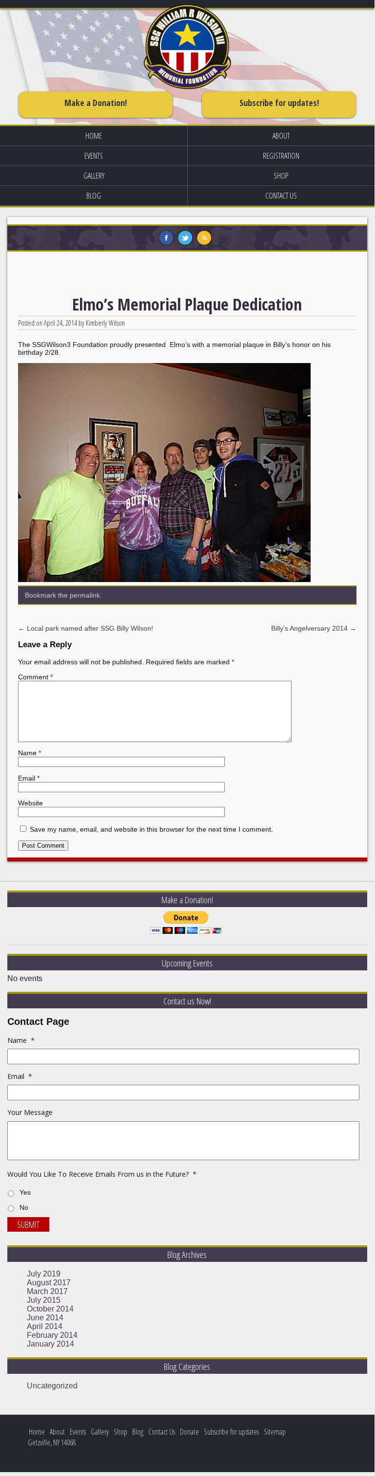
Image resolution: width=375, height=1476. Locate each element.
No (24, 1207)
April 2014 (44, 1326)
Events (93, 155)
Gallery (93, 175)
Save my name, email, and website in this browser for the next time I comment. (151, 829)
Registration (281, 155)
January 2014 (50, 1344)
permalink (85, 595)
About (281, 135)
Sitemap (275, 1431)
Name (29, 753)
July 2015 (43, 1300)
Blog (93, 195)
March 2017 (47, 1291)
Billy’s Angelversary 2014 (313, 628)
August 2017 (49, 1282)
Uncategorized (52, 1386)
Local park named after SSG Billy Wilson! (85, 628)
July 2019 (43, 1274)
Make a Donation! (95, 103)
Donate (189, 1431)
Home (93, 135)
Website (30, 803)
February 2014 (52, 1335)
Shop (281, 175)
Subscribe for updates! (279, 103)
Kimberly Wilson (105, 323)
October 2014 (50, 1309)
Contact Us (281, 195)
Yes (25, 1192)
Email (28, 778)
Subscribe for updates (231, 1431)
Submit (28, 1224)
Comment (35, 677)
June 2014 (45, 1317)
